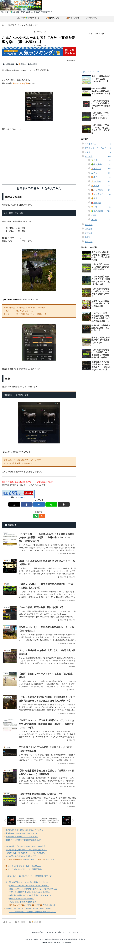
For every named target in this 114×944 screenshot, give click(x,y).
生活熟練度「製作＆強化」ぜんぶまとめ (22, 833)
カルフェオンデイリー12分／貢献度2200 (24, 866)
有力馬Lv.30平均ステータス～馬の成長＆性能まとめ (27, 882)
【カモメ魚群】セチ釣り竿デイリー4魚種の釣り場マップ (29, 876)
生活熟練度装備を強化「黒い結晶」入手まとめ (25, 830)
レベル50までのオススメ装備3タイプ (21, 856)
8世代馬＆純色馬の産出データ (21, 899)
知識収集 (88, 229)
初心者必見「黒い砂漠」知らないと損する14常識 (25, 846)
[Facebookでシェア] (27, 504)
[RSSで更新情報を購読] (42, 516)
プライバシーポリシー (56, 932)
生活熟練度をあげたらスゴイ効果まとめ (22, 837)
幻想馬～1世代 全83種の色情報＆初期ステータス (29, 886)
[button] (64, 504)
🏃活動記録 (9, 64)
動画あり (88, 237)
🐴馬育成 (22, 64)
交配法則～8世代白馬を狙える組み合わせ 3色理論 (29, 892)
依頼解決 (88, 233)
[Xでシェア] (14, 504)
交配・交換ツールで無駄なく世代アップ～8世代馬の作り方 (33, 889)
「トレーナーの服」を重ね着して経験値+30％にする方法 (32, 912)
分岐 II (33, 859)
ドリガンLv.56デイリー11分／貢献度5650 (25, 869)
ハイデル (27, 905)
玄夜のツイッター (89, 72)
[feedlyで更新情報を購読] (36, 516)
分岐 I (26, 859)
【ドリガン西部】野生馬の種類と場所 (21, 902)
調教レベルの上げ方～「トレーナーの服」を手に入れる (28, 908)
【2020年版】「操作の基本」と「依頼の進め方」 (26, 853)
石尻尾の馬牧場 (49, 905)
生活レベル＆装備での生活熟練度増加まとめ (24, 840)
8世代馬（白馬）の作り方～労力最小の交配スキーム (30, 895)
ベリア (37, 905)
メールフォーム (75, 932)
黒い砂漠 (33, 64)
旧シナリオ (49, 859)
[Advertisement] (39, 156)
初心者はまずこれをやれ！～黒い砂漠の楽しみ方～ (26, 850)
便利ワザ (88, 242)
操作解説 (88, 224)
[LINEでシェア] (51, 504)
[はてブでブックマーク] (39, 504)
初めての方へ (37, 932)
